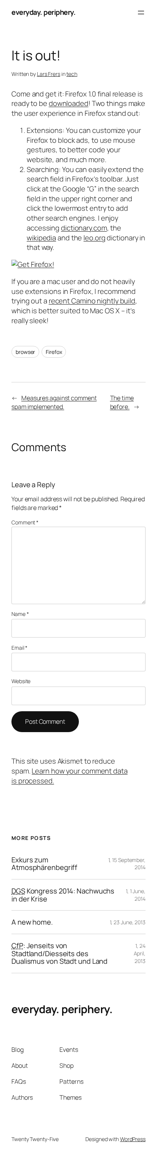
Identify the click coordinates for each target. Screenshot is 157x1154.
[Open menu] (141, 12)
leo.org (94, 238)
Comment (24, 522)
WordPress (133, 1139)
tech (71, 73)
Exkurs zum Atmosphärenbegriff (44, 863)
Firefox (54, 351)
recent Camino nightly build (92, 301)
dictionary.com (84, 228)
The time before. (122, 402)
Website (20, 681)
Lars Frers (48, 73)
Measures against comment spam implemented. (54, 402)
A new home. (32, 922)
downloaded (68, 103)
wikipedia (41, 238)
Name (20, 613)
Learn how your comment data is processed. (69, 776)
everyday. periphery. (43, 12)
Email (19, 647)
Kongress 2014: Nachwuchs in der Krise (62, 895)
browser (25, 351)
